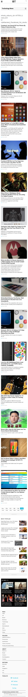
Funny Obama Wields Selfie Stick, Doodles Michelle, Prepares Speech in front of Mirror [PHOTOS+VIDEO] (12, 59)
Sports (4, 623)
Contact (4, 659)
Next (22, 510)
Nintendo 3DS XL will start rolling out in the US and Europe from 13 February (11, 96)
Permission (5, 639)
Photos (4, 630)
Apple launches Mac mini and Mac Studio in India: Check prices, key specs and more (8, 569)
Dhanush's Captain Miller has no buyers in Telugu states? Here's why (20, 591)
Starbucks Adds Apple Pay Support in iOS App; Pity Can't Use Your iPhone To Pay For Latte (13, 228)
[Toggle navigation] (2, 1)
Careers (4, 654)
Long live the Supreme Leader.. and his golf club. (12, 432)
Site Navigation (6, 657)
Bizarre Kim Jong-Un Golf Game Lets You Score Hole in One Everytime (13, 430)
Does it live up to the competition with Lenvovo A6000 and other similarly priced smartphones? (12, 303)
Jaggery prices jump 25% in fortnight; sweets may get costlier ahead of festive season (9, 529)
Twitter (15, 681)
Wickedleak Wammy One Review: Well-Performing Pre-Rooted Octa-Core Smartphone (12, 299)
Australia (4, 664)
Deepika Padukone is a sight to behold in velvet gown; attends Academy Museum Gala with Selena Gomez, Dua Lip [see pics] (7, 605)
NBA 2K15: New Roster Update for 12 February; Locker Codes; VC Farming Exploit (12, 397)
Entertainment (5, 626)
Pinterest (15, 684)
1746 (6, 508)
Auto (3, 628)
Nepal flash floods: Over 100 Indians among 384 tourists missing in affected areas (9, 523)
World (3, 617)
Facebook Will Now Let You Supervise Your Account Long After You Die (12, 161)
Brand (3, 652)
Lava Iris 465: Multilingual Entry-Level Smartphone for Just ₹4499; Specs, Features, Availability (12, 363)
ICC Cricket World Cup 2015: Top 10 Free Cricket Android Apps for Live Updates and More (13, 492)
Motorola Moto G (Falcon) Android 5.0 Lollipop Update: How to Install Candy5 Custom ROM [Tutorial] (12, 261)
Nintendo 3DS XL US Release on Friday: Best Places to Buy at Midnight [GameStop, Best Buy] (12, 331)
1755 (18, 510)
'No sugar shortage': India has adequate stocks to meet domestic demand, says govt (9, 563)
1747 (10, 508)
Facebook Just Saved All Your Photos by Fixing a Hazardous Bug (13, 26)
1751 (3, 510)
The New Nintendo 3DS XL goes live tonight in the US (11, 335)
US (3, 615)
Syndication (5, 641)
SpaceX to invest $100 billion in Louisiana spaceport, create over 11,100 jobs (8, 536)
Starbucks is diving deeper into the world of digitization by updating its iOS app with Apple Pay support (11, 233)
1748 (14, 508)
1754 (14, 510)
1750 (22, 508)
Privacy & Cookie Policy (8, 645)
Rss (15, 688)
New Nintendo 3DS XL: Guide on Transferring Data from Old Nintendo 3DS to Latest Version (13, 92)
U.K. (3, 670)
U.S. (3, 672)
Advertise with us (6, 637)
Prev (3, 508)
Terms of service (6, 643)
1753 (10, 510)
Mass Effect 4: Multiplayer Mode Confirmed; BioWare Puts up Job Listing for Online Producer (13, 194)
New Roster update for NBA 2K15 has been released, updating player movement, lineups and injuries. (12, 402)
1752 (7, 510)
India (3, 613)
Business (4, 619)
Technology (5, 621)
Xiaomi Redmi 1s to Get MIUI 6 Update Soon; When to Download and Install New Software (13, 124)
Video (3, 632)
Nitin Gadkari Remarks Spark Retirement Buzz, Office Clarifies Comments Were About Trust (8, 549)
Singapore (4, 668)
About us (4, 650)
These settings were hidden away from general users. (11, 464)
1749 (18, 508)
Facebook (15, 678)
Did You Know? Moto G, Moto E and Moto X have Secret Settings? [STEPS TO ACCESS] (13, 460)
